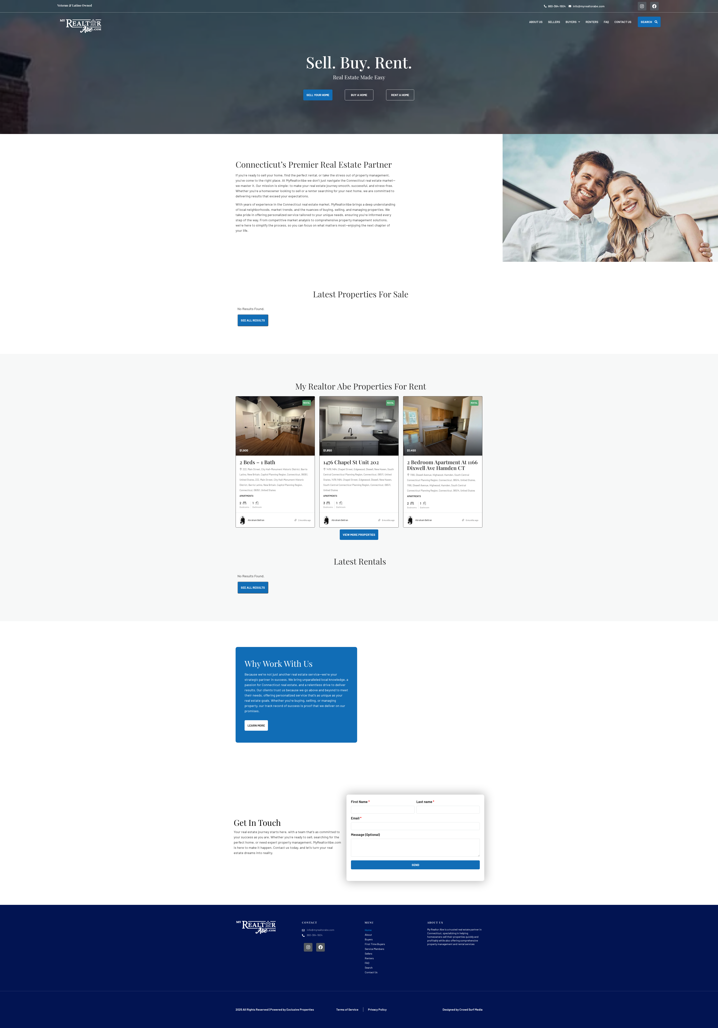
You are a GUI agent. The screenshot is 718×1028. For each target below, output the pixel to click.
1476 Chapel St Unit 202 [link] (351, 462)
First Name (359, 802)
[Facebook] (654, 6)
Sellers (554, 22)
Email (355, 818)
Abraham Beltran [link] (256, 520)
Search (369, 967)
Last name (424, 802)
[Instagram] (642, 6)
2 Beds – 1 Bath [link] (257, 462)
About (368, 934)
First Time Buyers (375, 944)
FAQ (606, 22)
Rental (306, 403)
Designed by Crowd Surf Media (462, 1009)
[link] (275, 426)
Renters (592, 22)
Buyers (571, 22)
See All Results (253, 320)
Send (415, 865)
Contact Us (622, 22)
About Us (535, 22)
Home (368, 930)
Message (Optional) (365, 835)
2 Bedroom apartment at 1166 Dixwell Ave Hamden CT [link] (442, 465)
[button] (573, 22)
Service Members (374, 948)
